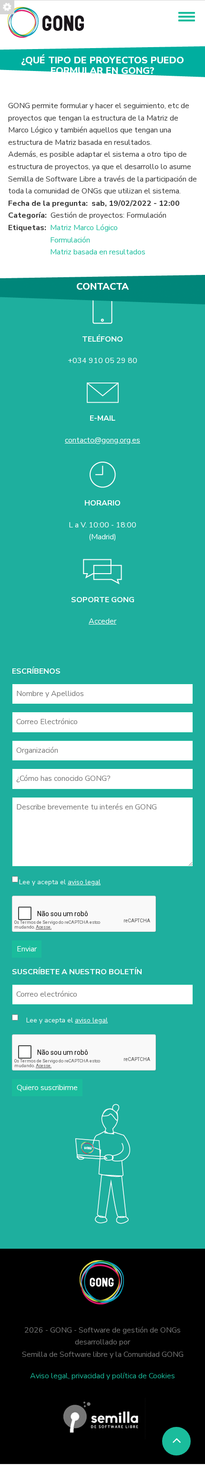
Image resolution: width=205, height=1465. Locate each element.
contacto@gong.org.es (102, 440)
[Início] (45, 22)
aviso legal (84, 882)
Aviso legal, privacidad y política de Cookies (102, 1376)
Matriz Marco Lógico (84, 227)
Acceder (102, 621)
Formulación (70, 240)
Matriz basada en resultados (97, 252)
